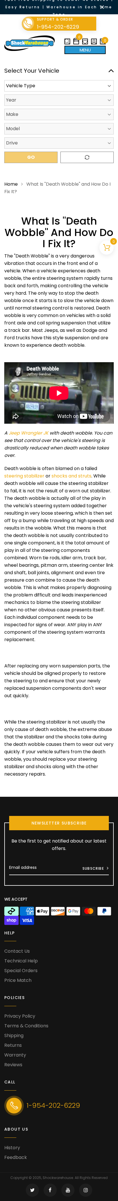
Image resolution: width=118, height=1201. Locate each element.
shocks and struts (71, 476)
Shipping (13, 1035)
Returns (13, 1045)
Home (11, 184)
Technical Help (21, 961)
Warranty (15, 1055)
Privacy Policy (19, 1016)
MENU (85, 50)
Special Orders (21, 970)
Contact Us (17, 951)
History (12, 1147)
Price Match (18, 980)
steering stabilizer (24, 476)
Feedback (15, 1157)
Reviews (13, 1064)
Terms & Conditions (26, 1025)
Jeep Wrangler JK (28, 433)
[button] (76, 39)
